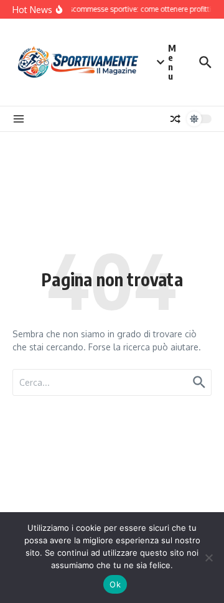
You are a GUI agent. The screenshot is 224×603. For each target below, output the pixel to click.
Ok (115, 584)
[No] (208, 557)
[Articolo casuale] (175, 119)
